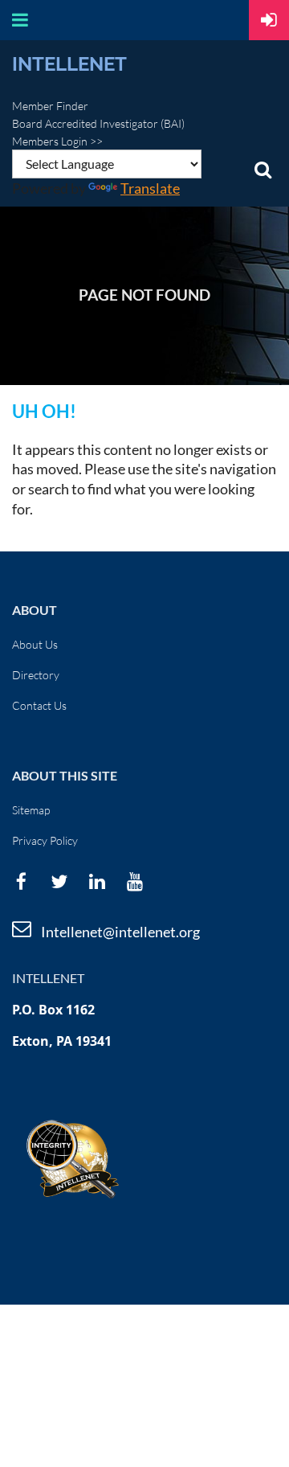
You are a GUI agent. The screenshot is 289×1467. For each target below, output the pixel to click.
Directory (35, 675)
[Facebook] (21, 881)
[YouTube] (134, 881)
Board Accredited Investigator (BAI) (98, 123)
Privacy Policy (45, 840)
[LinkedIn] (97, 881)
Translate (150, 188)
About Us (35, 644)
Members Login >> (57, 141)
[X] (59, 881)
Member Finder (50, 106)
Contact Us (39, 705)
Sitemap (31, 810)
